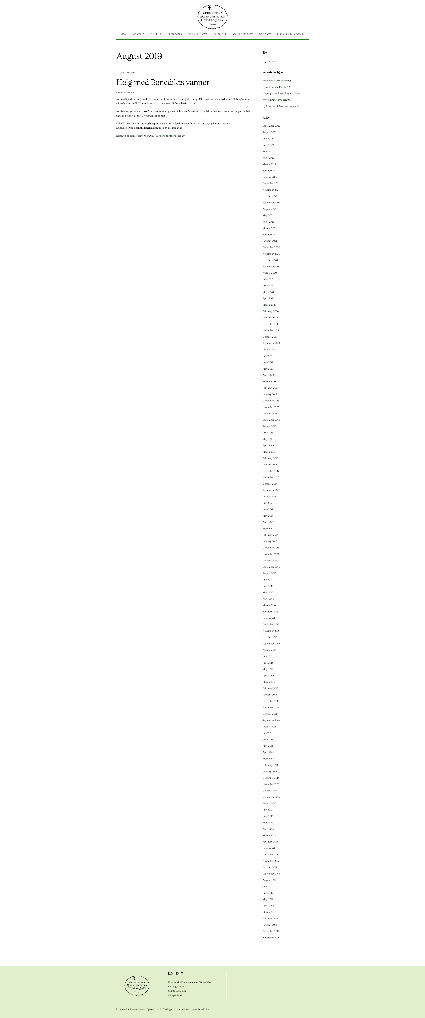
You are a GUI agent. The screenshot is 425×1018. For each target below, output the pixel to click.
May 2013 (268, 822)
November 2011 (271, 937)
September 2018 (271, 420)
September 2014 (271, 720)
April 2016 (268, 599)
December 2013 (271, 778)
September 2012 (271, 873)
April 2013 (268, 829)
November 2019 (271, 330)
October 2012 (270, 867)
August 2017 (269, 496)
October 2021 (270, 196)
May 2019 (268, 368)
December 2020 (271, 247)
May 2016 (268, 592)
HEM (124, 34)
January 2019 (270, 394)
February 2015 (270, 688)
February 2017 (270, 535)
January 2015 (270, 694)
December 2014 (271, 701)
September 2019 (271, 343)
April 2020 (268, 298)
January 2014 (270, 771)
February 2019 (270, 388)
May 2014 (268, 746)
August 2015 (269, 650)
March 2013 (269, 835)
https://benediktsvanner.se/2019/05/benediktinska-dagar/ (150, 135)
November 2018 (271, 407)
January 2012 (270, 925)
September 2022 (271, 125)
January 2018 (270, 464)
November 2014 (271, 707)
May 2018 (268, 439)
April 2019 (268, 375)
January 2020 (270, 317)
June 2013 (268, 816)
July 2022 (268, 138)
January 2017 (270, 541)
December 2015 (271, 624)
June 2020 (268, 285)
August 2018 (269, 426)
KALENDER (219, 34)
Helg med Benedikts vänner (162, 82)
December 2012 (271, 854)
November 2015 (271, 630)
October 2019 (270, 336)
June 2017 (268, 509)
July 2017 (267, 503)
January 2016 (270, 618)
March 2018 (269, 451)
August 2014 (269, 726)
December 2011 (271, 931)
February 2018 (270, 458)
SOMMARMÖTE (197, 34)
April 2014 (268, 752)
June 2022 (268, 145)
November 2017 (271, 477)
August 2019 (269, 349)
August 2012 (269, 880)
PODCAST (265, 34)
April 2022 (268, 157)
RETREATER (175, 34)
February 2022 (271, 170)
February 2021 (270, 234)
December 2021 (271, 183)
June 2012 (268, 893)
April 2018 (268, 445)
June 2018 (268, 432)
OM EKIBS (157, 34)
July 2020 (268, 279)
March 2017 (269, 528)
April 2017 (268, 522)
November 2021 (271, 189)
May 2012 (268, 899)
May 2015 (268, 669)
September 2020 (271, 266)
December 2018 (271, 400)
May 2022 (268, 151)
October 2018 (270, 413)
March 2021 (269, 228)
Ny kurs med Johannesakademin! (281, 106)
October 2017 (270, 483)
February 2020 (271, 311)
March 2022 (269, 164)
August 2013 (269, 803)
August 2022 (270, 132)
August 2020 (270, 272)
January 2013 (270, 848)
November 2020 (271, 253)
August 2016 (269, 573)
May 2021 (268, 215)
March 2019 (269, 381)
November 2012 (271, 861)
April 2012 (268, 905)
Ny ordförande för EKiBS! (276, 87)
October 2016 (270, 560)
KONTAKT (138, 34)
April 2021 (268, 221)
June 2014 (268, 739)
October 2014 (270, 714)
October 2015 (270, 637)
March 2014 (269, 758)
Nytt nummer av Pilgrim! (276, 99)
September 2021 (271, 202)
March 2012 (269, 912)
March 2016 (269, 605)
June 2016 (268, 586)
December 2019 (271, 324)
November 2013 (271, 784)
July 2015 (267, 656)
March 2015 (269, 682)
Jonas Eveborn (125, 92)
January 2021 (270, 241)
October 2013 (270, 790)
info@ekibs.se (175, 995)
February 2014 (270, 765)
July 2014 (267, 733)
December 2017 (271, 471)
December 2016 (271, 547)
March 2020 (269, 304)
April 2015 (268, 675)
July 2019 (268, 356)
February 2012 (270, 918)
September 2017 (271, 490)
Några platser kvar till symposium (281, 93)
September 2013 (271, 797)
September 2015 (271, 643)
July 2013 (267, 809)
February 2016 (270, 611)
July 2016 (268, 579)
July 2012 (267, 886)
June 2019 (268, 362)
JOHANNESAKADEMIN (290, 34)
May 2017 (268, 515)
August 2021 (269, 209)
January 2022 (270, 177)
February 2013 (270, 841)
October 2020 (270, 260)
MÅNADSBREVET (243, 34)
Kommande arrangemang (277, 80)
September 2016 (271, 567)
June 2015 (268, 662)
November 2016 (271, 554)
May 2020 (268, 292)
